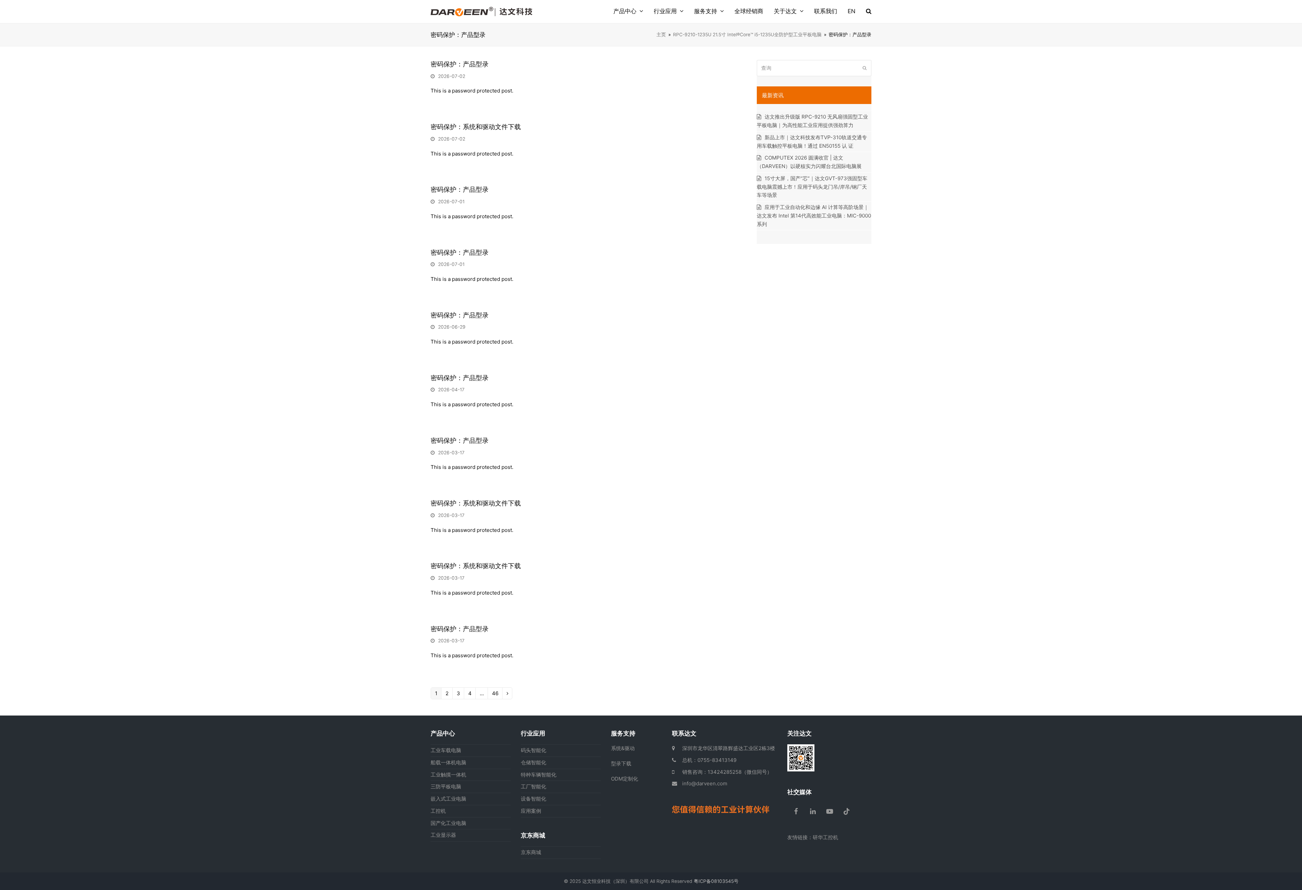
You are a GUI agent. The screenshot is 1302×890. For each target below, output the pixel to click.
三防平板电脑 (446, 786)
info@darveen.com (704, 783)
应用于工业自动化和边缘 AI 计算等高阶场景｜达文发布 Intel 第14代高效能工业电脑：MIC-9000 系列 (814, 215)
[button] (868, 11)
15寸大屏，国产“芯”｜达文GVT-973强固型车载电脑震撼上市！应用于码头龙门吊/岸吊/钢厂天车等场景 (812, 187)
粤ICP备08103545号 (716, 881)
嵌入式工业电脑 (448, 798)
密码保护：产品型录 (460, 64)
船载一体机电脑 (448, 762)
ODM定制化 (624, 778)
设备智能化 (533, 798)
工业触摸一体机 (448, 774)
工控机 (438, 811)
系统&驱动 (623, 748)
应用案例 (531, 811)
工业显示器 (443, 835)
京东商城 (531, 852)
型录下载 (621, 763)
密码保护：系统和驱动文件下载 (476, 127)
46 (495, 694)
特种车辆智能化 (538, 774)
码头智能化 (533, 750)
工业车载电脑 (446, 750)
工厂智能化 (533, 786)
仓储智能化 (533, 762)
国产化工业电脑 (448, 823)
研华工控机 (825, 837)
